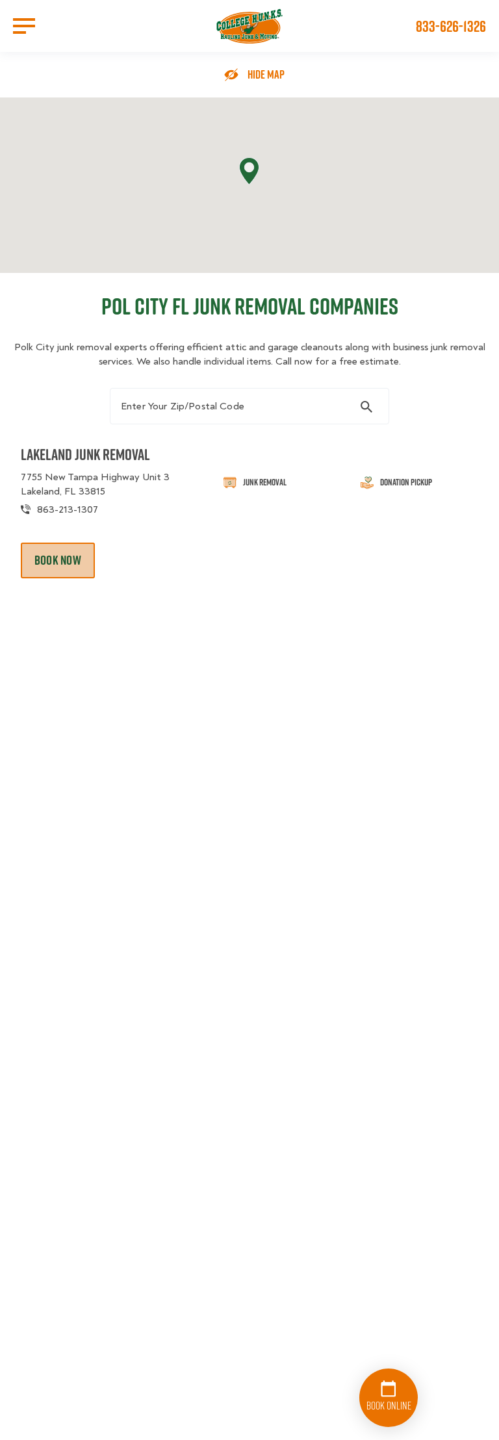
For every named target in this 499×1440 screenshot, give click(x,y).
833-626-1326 (451, 26)
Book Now (57, 560)
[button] (249, 171)
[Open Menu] (24, 26)
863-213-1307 (67, 509)
